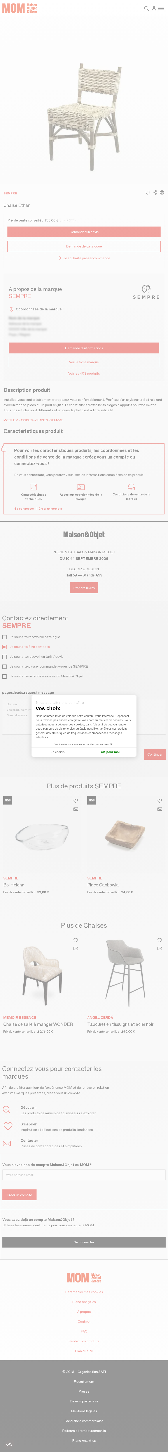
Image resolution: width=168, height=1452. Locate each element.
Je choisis (58, 752)
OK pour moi (110, 752)
